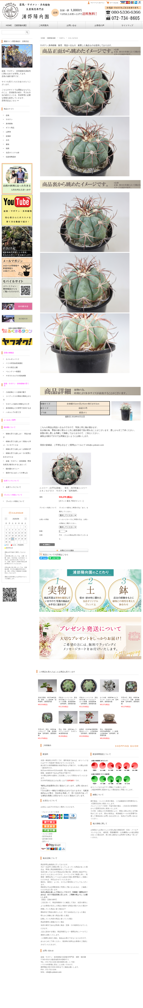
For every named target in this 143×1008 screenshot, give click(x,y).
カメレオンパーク (12, 359)
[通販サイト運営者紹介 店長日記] (17, 67)
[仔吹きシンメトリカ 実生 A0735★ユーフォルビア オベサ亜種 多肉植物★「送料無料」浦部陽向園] (68, 690)
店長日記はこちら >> (10, 100)
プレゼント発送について (13, 495)
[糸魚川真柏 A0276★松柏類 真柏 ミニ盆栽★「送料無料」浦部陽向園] (47, 690)
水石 (7, 140)
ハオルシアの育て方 (13, 412)
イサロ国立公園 (12, 367)
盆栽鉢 (8, 136)
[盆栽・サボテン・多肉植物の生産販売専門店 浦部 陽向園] (26, 19)
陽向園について (10, 427)
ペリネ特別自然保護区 (14, 363)
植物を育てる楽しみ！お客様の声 (18, 449)
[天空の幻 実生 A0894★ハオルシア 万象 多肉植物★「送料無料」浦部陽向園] (47, 722)
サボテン (62, 38)
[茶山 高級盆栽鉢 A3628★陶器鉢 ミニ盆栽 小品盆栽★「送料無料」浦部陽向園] (109, 722)
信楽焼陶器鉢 (11, 157)
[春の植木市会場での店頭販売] (17, 309)
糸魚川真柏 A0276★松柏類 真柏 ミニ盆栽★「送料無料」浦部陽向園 (47, 699)
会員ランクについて (11, 481)
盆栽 (7, 115)
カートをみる (114, 3)
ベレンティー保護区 (13, 371)
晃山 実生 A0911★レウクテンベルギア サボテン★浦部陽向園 (68, 731)
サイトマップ (127, 25)
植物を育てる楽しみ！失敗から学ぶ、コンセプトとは (17, 443)
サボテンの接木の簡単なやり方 (17, 404)
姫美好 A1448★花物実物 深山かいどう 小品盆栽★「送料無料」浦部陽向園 (89, 731)
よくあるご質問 (10, 420)
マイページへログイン (97, 3)
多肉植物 (9, 124)
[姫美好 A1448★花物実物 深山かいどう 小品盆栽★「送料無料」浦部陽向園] (88, 722)
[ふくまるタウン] (17, 332)
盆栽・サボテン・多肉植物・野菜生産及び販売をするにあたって (17, 463)
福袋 (7, 148)
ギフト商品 (10, 128)
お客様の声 (99, 25)
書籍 (7, 144)
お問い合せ (71, 25)
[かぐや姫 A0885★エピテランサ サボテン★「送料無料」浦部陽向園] (109, 690)
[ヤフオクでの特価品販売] (17, 344)
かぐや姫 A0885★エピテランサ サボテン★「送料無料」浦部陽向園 (109, 699)
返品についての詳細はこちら (55, 554)
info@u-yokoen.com (95, 445)
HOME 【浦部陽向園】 (15, 25)
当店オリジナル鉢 (12, 153)
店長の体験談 (9, 353)
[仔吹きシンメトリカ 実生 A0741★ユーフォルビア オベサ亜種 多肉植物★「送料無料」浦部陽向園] (88, 690)
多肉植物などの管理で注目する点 (18, 408)
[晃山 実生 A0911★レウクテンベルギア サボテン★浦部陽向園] (68, 722)
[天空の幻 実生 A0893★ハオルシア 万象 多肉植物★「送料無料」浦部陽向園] (130, 690)
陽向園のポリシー (12, 469)
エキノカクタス (73, 38)
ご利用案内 (43, 25)
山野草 (8, 132)
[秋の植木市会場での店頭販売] (17, 321)
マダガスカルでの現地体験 (16, 376)
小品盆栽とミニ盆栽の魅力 (16, 392)
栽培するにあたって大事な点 (17, 473)
